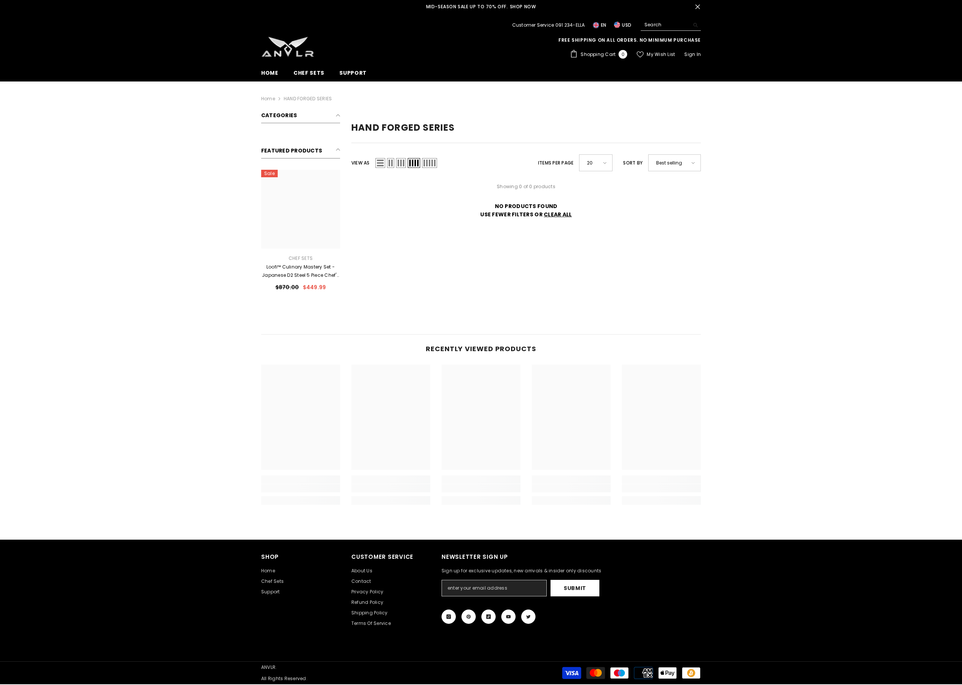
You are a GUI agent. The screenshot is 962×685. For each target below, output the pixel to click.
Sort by (633, 163)
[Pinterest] (468, 617)
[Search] (671, 25)
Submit (575, 588)
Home (268, 98)
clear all (558, 214)
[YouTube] (508, 617)
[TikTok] (488, 617)
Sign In (692, 54)
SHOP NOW (523, 6)
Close (697, 7)
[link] (300, 488)
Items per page (555, 163)
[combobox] (665, 24)
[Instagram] (449, 617)
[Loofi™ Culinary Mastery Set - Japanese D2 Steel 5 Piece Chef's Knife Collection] (300, 209)
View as (360, 163)
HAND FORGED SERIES (308, 98)
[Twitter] (528, 617)
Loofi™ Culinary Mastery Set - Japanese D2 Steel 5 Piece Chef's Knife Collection (300, 271)
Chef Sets (301, 258)
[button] (380, 163)
